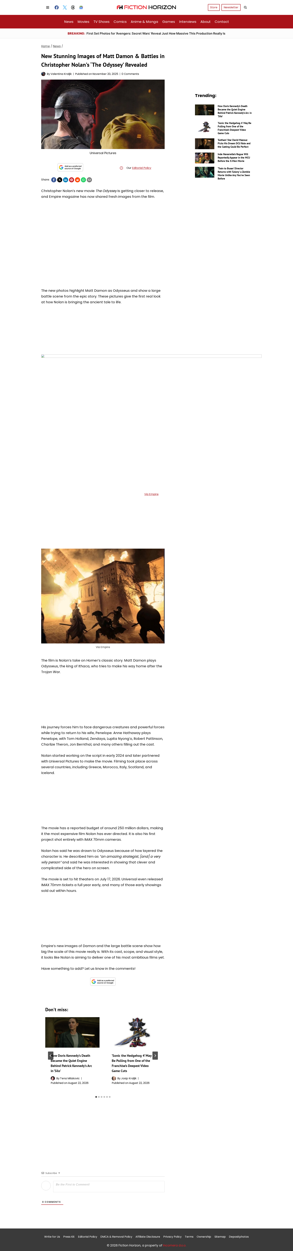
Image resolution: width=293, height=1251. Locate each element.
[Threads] (73, 7)
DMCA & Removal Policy (116, 1237)
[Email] (89, 179)
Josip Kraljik (128, 1078)
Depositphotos (239, 1237)
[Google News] (81, 7)
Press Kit (69, 1237)
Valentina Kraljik (61, 74)
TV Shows (101, 21)
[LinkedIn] (65, 179)
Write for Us (52, 1237)
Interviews (187, 21)
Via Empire (151, 494)
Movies (83, 21)
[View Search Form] (245, 7)
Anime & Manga (144, 21)
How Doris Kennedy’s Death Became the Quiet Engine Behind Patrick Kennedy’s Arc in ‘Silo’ (235, 111)
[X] (59, 179)
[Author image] (43, 74)
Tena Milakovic (70, 1078)
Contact (222, 21)
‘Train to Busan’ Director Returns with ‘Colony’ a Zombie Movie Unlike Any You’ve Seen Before (234, 173)
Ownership (204, 1237)
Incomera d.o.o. (174, 1245)
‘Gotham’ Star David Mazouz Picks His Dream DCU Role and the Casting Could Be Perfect (234, 143)
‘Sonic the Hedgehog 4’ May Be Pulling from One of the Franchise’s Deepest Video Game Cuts (234, 128)
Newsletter (231, 7)
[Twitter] (65, 7)
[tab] (96, 1097)
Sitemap (220, 1237)
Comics (120, 21)
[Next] (155, 1056)
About (205, 21)
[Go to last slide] (50, 1056)
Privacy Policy (172, 1237)
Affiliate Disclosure (147, 1237)
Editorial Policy (141, 168)
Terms (189, 1237)
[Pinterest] (71, 179)
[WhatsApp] (83, 179)
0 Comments (130, 74)
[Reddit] (77, 179)
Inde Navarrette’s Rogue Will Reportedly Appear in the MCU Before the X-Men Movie (234, 158)
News (68, 21)
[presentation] (72, 1032)
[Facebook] (57, 7)
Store (213, 7)
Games (168, 21)
